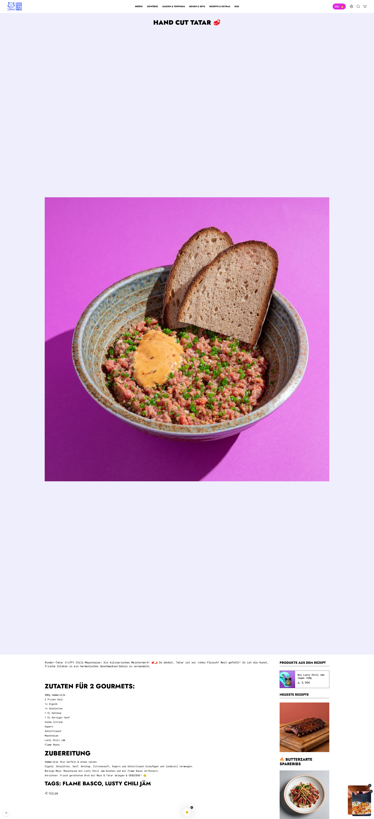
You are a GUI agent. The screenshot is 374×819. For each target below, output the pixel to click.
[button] (139, 6)
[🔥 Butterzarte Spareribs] (304, 727)
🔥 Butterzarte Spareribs (296, 762)
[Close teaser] (191, 807)
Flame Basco (82, 783)
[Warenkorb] (365, 6)
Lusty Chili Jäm (128, 783)
